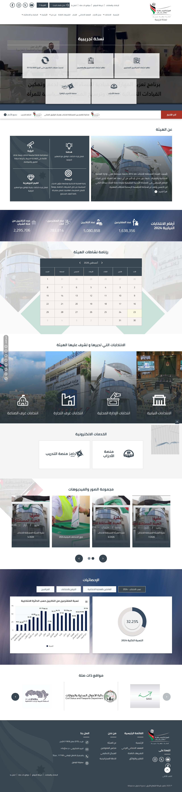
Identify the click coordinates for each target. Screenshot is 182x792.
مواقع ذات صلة (6, 374)
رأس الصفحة (6, 346)
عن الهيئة (6, 351)
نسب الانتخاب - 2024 (132, 589)
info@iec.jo (65, 748)
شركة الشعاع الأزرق (153, 785)
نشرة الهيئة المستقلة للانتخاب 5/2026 (30, 535)
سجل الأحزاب (97, 14)
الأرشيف (44, 14)
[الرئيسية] (158, 736)
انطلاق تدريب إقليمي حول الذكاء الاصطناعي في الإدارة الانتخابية (97, 114)
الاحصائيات (6, 364)
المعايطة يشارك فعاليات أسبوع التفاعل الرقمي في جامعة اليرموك (34, 114)
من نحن (53, 14)
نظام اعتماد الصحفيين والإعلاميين (91, 67)
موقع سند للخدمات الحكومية (145, 696)
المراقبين (45, 589)
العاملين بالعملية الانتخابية (99, 589)
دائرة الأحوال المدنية (91, 696)
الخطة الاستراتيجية (108, 758)
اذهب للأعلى (167, 776)
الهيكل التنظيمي (108, 753)
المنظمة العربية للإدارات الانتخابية (37, 696)
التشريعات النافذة (64, 14)
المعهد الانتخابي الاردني (132, 748)
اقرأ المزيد (163, 191)
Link (159, 387)
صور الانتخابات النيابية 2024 (71, 537)
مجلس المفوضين (108, 748)
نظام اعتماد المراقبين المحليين (137, 67)
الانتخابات (108, 14)
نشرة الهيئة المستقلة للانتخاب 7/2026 (151, 535)
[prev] (102, 262)
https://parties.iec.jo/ (117, 455)
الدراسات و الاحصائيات (30, 14)
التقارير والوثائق (136, 758)
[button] (93, 558)
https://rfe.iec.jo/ (64, 455)
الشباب (74, 14)
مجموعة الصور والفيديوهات (6, 369)
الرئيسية (116, 14)
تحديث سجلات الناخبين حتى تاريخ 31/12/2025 (45, 67)
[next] (80, 262)
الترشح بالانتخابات (68, 589)
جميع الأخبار (12, 114)
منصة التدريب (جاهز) (68, 93)
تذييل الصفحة (6, 378)
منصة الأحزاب (113, 93)
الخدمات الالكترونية (6, 360)
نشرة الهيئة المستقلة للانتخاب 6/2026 (111, 535)
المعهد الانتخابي (85, 14)
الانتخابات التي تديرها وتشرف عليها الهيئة (6, 355)
